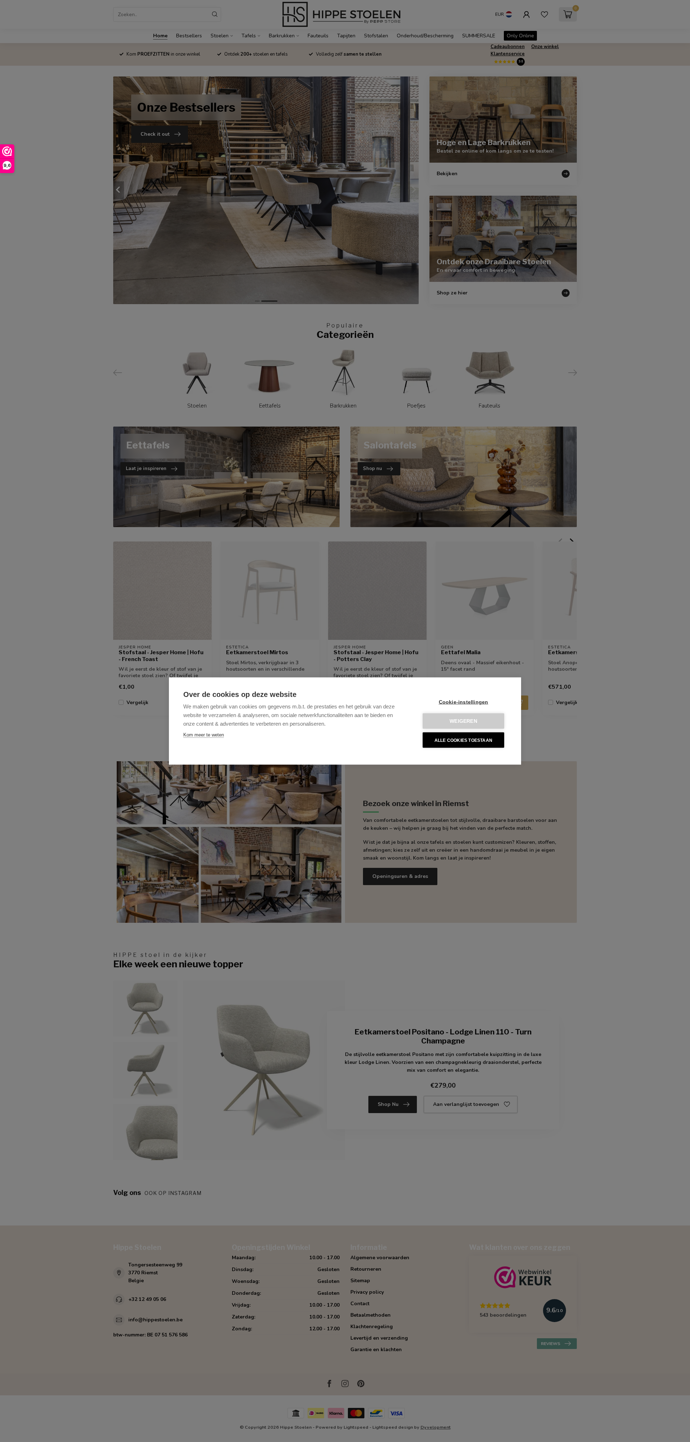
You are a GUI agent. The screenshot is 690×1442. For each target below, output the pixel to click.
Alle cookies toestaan (463, 740)
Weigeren (463, 721)
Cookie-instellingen (463, 702)
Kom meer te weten (203, 735)
